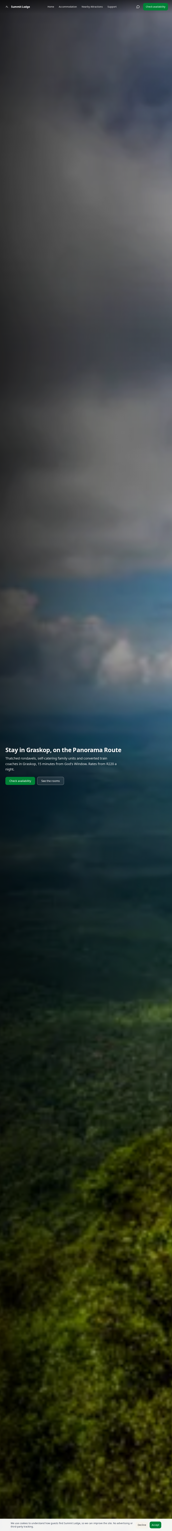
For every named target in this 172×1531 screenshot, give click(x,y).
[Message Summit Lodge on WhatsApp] (138, 6)
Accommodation (68, 6)
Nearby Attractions (92, 6)
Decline (142, 1524)
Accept (155, 1524)
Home (51, 6)
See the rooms (50, 781)
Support (112, 6)
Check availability (155, 6)
